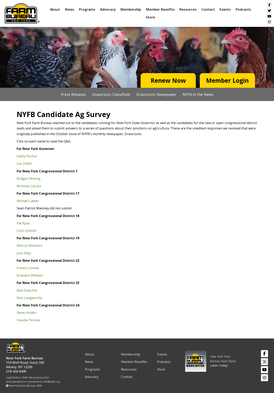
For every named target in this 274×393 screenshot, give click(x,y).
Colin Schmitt (26, 230)
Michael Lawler (28, 201)
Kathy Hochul (27, 156)
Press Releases (73, 94)
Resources (188, 9)
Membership (130, 9)
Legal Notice (13, 377)
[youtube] (264, 369)
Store (150, 17)
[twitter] (264, 361)
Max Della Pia (27, 290)
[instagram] (264, 377)
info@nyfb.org (52, 381)
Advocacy (108, 9)
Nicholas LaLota (29, 186)
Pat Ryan (23, 223)
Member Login (227, 80)
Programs (87, 9)
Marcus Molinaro (30, 245)
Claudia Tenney (28, 320)
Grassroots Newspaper (156, 94)
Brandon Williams (30, 275)
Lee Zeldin (24, 163)
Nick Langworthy (29, 298)
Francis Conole (28, 268)
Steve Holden (27, 312)
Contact (208, 9)
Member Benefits (160, 9)
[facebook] (264, 353)
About (55, 9)
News (69, 9)
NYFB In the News (198, 94)
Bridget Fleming (29, 178)
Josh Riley (24, 253)
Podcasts (243, 9)
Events (225, 9)
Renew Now (168, 80)
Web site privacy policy (36, 377)
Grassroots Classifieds (111, 94)
